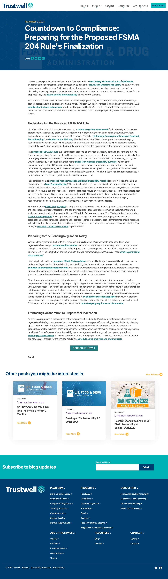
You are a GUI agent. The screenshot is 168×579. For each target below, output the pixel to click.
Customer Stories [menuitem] (58, 548)
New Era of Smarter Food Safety (105, 84)
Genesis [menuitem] (84, 518)
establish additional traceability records (48, 267)
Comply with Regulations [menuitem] (61, 503)
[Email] (43, 58)
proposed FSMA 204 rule (45, 151)
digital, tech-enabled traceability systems (95, 161)
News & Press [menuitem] (56, 553)
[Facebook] (32, 58)
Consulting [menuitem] (128, 487)
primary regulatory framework (93, 129)
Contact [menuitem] (136, 532)
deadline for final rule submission (45, 107)
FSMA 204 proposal (55, 206)
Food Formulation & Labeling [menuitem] (93, 523)
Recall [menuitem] (83, 513)
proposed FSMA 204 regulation (69, 261)
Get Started (158, 5)
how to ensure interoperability (61, 94)
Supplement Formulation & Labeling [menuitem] (96, 527)
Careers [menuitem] (53, 539)
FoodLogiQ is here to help (41, 335)
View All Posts (152, 374)
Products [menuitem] (97, 5)
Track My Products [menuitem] (58, 508)
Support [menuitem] (133, 543)
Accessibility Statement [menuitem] (41, 567)
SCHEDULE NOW (83, 348)
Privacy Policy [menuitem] (58, 567)
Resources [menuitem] (123, 5)
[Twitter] (36, 58)
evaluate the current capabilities (99, 296)
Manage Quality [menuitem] (57, 518)
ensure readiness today (65, 245)
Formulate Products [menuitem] (58, 498)
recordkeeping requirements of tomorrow (102, 303)
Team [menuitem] (52, 558)
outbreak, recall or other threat (52, 226)
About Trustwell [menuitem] (62, 532)
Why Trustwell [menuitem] (140, 5)
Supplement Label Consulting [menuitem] (133, 498)
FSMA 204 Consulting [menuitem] (130, 508)
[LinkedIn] (39, 58)
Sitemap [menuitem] (25, 567)
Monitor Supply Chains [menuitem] (60, 523)
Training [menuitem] (133, 539)
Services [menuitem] (109, 5)
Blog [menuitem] (97, 539)
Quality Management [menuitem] (90, 503)
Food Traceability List (56, 184)
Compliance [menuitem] (86, 498)
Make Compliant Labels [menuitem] (60, 494)
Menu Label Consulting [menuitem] (130, 503)
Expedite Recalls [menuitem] (57, 513)
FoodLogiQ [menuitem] (85, 494)
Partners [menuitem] (54, 543)
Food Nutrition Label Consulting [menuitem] (134, 494)
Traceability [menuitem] (86, 508)
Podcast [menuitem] (98, 543)
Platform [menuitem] (84, 5)
